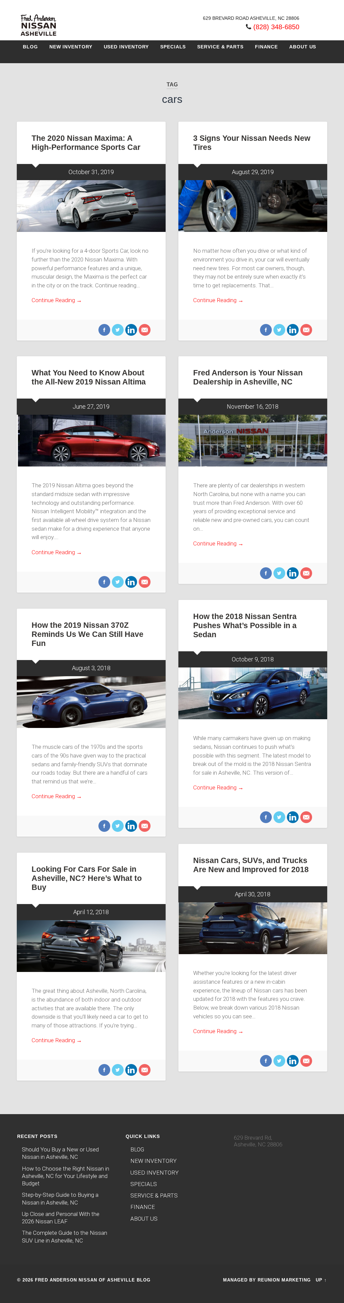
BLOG (30, 46)
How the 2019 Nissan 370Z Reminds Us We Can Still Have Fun (87, 634)
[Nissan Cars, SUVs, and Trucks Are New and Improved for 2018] (252, 928)
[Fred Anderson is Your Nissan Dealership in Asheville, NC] (252, 440)
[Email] (143, 330)
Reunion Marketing (284, 1279)
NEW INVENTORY (70, 46)
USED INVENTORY (126, 46)
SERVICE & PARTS (220, 46)
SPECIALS (173, 46)
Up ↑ (321, 1279)
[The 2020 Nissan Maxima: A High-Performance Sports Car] (91, 206)
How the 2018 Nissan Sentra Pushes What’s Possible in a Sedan (245, 625)
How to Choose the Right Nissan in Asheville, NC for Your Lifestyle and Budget (65, 1176)
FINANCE (266, 46)
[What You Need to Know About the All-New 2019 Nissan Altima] (91, 440)
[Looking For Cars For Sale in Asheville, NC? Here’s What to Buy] (91, 946)
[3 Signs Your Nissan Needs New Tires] (252, 206)
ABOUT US (302, 46)
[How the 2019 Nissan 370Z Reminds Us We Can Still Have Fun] (91, 702)
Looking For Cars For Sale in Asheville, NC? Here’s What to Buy (87, 878)
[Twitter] (117, 330)
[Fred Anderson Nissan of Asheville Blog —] (38, 36)
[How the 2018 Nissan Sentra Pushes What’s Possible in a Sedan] (252, 693)
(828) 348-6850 (276, 27)
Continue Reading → (57, 300)
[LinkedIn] (130, 330)
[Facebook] (104, 330)
